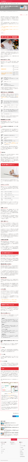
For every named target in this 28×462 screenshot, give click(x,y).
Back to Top (14, 439)
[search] (26, 14)
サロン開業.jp (21, 447)
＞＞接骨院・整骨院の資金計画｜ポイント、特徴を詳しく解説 (8, 299)
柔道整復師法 (13, 142)
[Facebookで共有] (14, 416)
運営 (7, 3)
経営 (17, 3)
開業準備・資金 (2, 3)
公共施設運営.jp (21, 454)
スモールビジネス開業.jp (22, 445)
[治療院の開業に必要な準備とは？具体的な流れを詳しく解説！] (2, 428)
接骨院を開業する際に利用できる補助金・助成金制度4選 (11, 432)
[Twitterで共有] (17, 416)
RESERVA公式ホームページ (11, 393)
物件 (5, 3)
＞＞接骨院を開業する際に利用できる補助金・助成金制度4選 (8, 301)
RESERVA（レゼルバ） (11, 396)
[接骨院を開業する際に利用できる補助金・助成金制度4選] (2, 434)
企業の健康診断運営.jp (22, 456)
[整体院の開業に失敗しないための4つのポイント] (2, 424)
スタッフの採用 (11, 3)
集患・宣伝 (15, 3)
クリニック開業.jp (22, 449)
